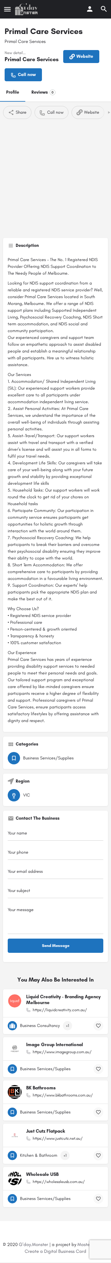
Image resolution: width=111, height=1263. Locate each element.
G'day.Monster (33, 1244)
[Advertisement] (55, 177)
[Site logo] (27, 9)
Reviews (42, 92)
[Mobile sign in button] (90, 9)
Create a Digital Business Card (55, 1251)
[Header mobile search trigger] (104, 9)
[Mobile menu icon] (7, 9)
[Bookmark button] (98, 1026)
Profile (12, 92)
